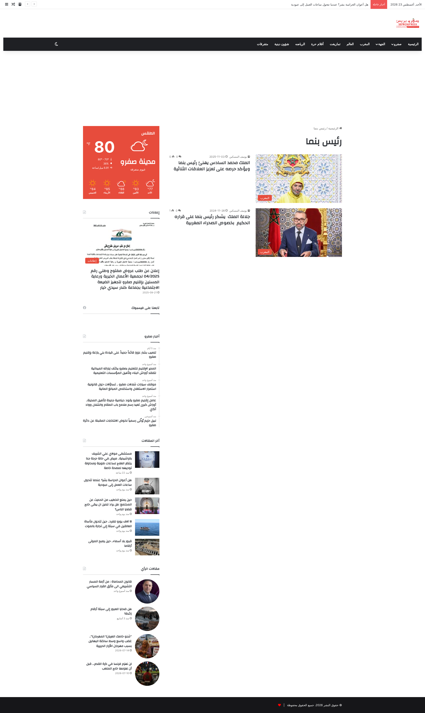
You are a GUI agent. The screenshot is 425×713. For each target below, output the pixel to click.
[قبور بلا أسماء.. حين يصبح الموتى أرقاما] (147, 547)
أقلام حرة (317, 44)
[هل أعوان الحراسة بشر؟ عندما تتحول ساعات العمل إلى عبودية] (147, 486)
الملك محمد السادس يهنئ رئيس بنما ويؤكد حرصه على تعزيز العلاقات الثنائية (212, 166)
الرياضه (300, 44)
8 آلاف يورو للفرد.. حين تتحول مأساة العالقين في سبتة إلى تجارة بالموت (108, 524)
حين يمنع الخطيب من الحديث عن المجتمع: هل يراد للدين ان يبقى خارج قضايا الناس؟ (108, 504)
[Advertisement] (212, 88)
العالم (350, 44)
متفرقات (262, 44)
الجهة (381, 44)
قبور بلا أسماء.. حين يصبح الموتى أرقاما (110, 543)
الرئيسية (413, 44)
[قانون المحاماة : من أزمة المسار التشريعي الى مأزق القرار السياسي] (147, 591)
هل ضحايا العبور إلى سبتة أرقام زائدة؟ (111, 611)
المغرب (365, 44)
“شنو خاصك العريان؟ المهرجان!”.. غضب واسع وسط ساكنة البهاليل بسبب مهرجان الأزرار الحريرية (110, 641)
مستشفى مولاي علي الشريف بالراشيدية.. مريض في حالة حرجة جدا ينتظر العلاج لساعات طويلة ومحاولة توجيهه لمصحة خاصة (108, 461)
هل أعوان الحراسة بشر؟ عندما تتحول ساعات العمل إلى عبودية (329, 4)
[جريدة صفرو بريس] (408, 23)
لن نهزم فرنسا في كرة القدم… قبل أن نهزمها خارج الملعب (109, 666)
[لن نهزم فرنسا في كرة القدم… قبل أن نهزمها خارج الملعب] (147, 673)
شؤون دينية (281, 44)
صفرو (398, 44)
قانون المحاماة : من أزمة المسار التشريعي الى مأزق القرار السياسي (109, 584)
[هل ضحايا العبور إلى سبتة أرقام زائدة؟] (147, 619)
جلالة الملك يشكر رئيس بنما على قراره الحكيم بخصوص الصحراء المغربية (212, 219)
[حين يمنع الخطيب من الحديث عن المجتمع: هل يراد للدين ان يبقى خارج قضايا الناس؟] (147, 505)
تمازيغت (335, 44)
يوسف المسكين (238, 156)
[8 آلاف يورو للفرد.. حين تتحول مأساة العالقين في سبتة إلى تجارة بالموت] (147, 527)
